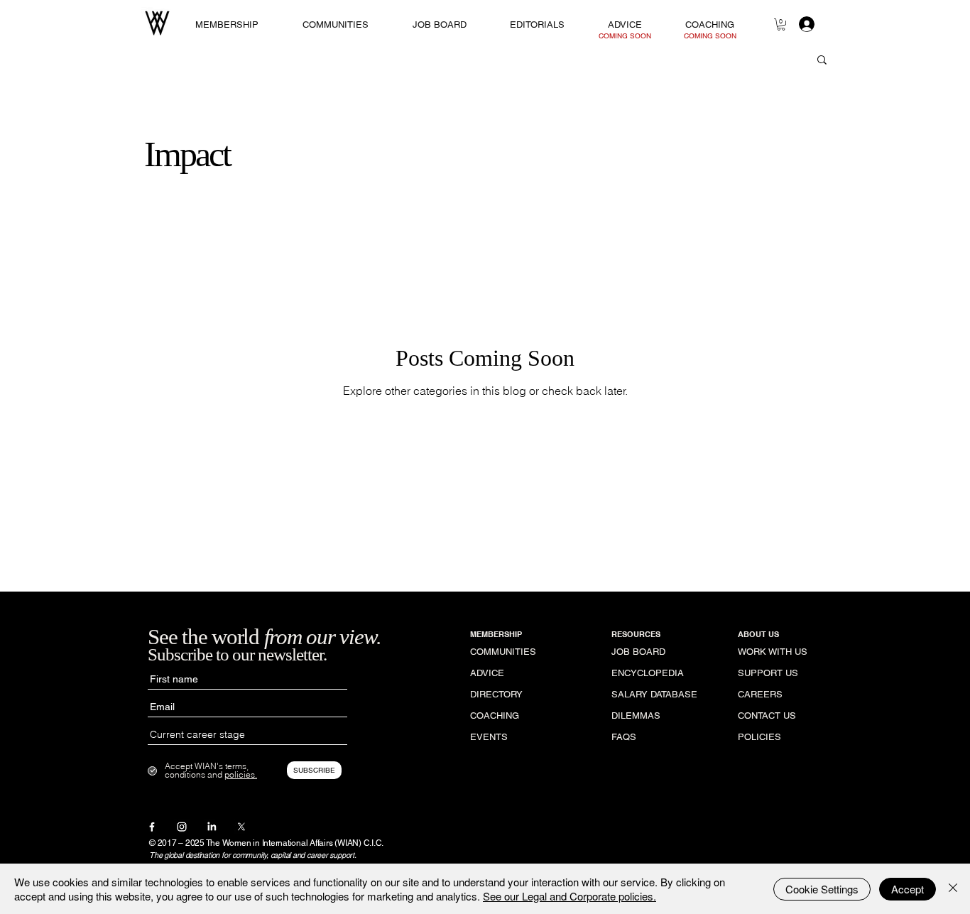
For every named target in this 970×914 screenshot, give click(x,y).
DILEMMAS (635, 715)
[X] (241, 826)
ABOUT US (758, 634)
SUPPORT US (768, 673)
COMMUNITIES (503, 651)
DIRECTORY (496, 694)
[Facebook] (152, 826)
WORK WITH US (772, 651)
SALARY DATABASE (654, 694)
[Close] (952, 889)
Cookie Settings (822, 888)
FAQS (623, 736)
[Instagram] (182, 826)
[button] (781, 24)
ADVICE (487, 673)
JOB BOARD (638, 651)
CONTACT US (767, 715)
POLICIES (759, 736)
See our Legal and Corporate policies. (569, 895)
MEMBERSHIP (496, 634)
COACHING (494, 715)
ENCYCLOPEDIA (647, 673)
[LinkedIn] (211, 826)
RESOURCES (635, 634)
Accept (907, 888)
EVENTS (489, 736)
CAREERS (760, 694)
